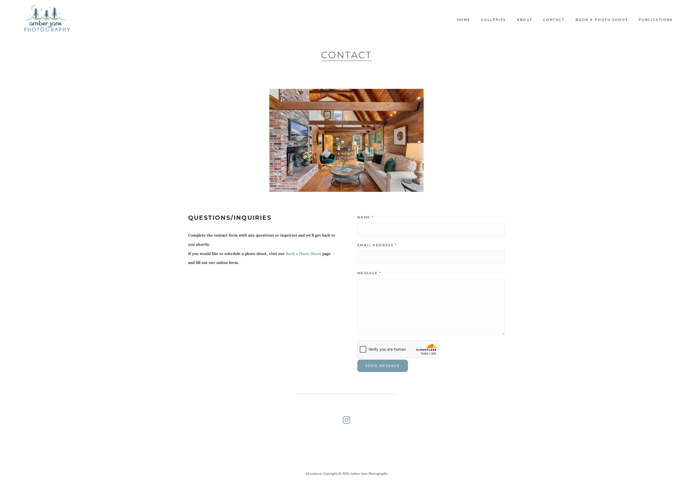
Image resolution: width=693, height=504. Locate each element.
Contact (553, 20)
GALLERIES (493, 20)
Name (365, 217)
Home (463, 20)
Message (369, 273)
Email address (377, 245)
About (524, 20)
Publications (656, 20)
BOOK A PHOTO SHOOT (602, 20)
